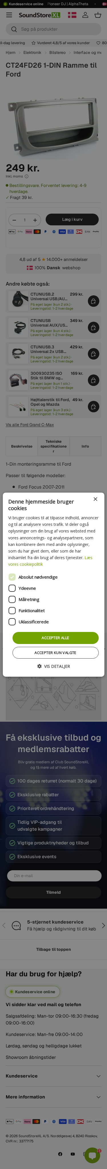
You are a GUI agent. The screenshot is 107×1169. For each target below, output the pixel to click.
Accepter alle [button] (55, 637)
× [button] (95, 499)
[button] (53, 666)
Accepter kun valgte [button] (55, 652)
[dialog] (53, 584)
